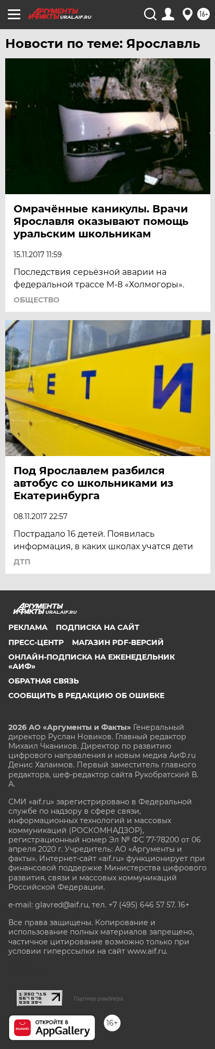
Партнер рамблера (98, 998)
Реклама (27, 627)
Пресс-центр (36, 642)
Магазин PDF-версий (118, 642)
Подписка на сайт (97, 627)
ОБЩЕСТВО (36, 300)
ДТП (22, 561)
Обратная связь (43, 681)
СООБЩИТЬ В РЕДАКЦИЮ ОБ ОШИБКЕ (86, 695)
